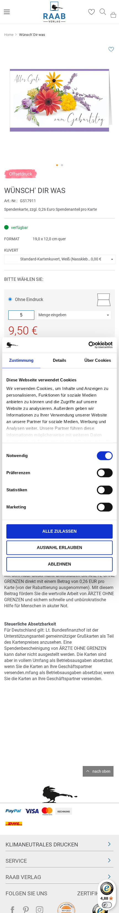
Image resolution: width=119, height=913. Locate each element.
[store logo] (54, 12)
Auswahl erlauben (59, 547)
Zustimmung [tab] (21, 360)
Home (9, 35)
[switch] (105, 473)
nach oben (101, 771)
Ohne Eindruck (29, 299)
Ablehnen (59, 564)
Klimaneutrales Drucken (42, 844)
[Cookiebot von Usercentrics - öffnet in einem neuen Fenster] (88, 345)
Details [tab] (59, 360)
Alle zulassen (59, 531)
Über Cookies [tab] (97, 360)
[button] (57, 165)
